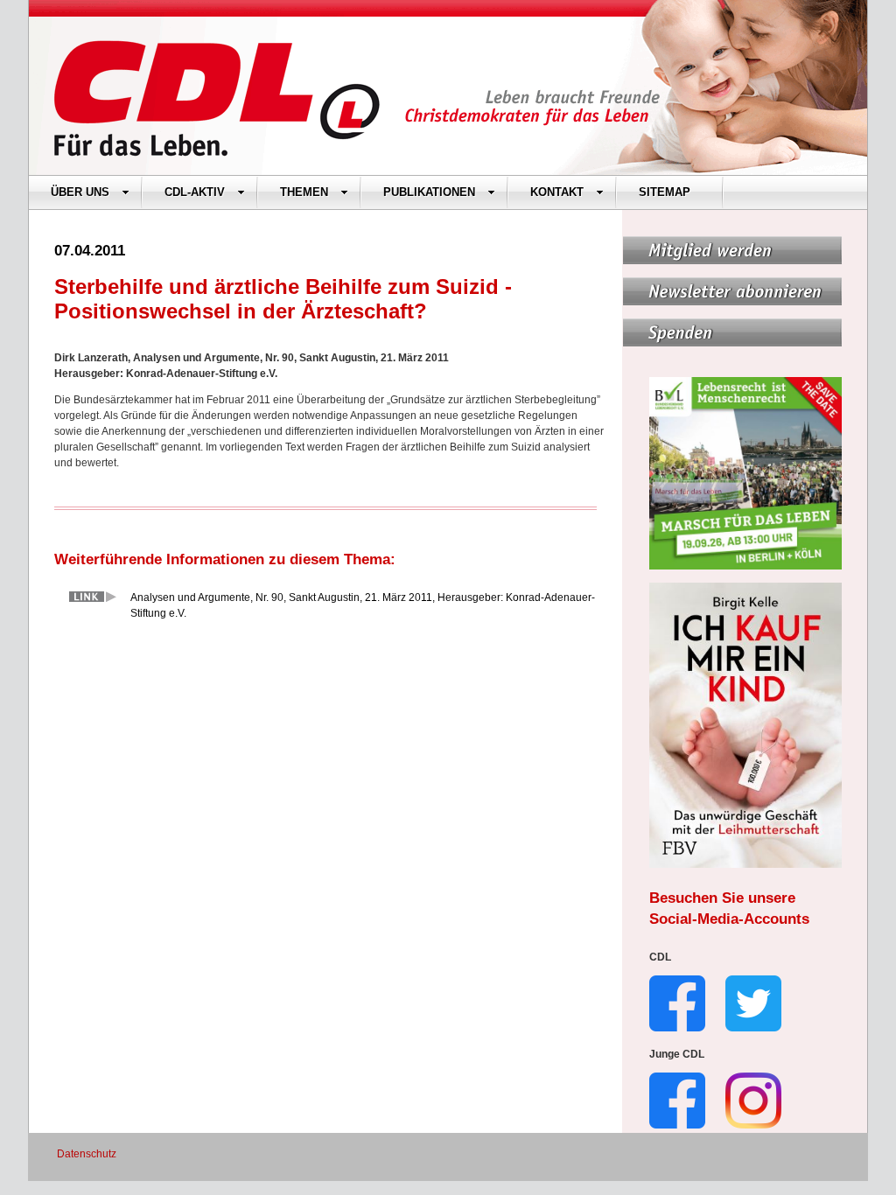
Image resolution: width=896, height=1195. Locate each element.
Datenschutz (86, 1154)
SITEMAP (664, 192)
